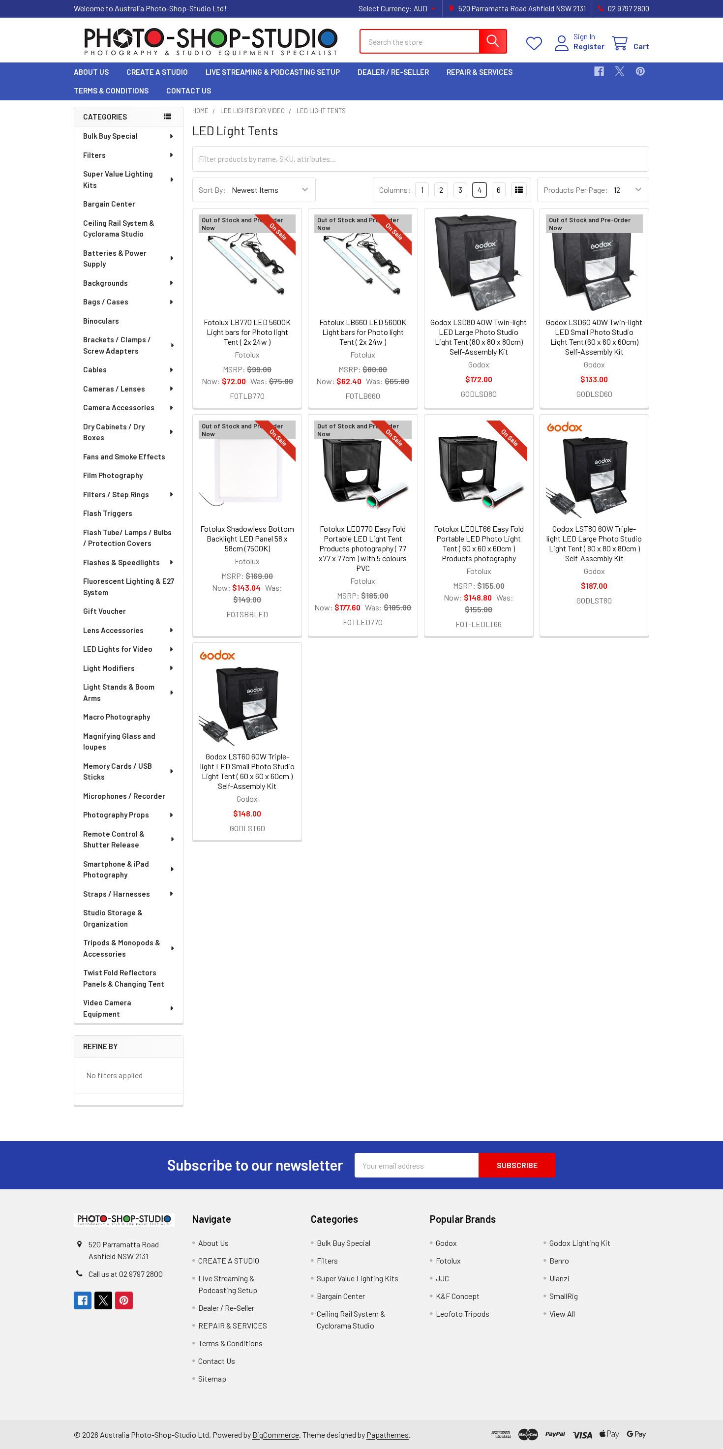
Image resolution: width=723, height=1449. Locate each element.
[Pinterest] (640, 71)
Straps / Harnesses (116, 893)
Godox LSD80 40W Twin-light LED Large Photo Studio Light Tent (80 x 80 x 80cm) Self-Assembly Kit (478, 336)
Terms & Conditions (111, 90)
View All (562, 1313)
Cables (95, 369)
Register (588, 46)
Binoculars (101, 320)
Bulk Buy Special (110, 135)
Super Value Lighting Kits (118, 179)
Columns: (395, 189)
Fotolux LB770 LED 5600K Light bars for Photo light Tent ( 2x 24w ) (247, 331)
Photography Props (116, 814)
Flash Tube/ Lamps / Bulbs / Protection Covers (127, 538)
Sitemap (212, 1378)
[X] (620, 71)
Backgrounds (105, 282)
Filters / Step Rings (116, 494)
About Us (91, 71)
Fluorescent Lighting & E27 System (128, 586)
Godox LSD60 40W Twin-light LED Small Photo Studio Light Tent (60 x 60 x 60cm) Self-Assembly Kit (594, 336)
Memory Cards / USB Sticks (117, 771)
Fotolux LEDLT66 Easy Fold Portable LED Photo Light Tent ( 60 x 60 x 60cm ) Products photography (479, 543)
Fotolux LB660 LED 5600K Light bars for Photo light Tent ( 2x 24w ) (362, 331)
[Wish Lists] (536, 43)
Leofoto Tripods (462, 1313)
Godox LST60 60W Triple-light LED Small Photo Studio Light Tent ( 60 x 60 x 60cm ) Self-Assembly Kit (247, 771)
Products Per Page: (575, 189)
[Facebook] (599, 71)
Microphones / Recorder (124, 795)
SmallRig (563, 1295)
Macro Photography (116, 716)
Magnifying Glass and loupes (119, 741)
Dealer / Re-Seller (393, 71)
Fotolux (448, 1260)
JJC (442, 1278)
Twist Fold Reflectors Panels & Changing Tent (123, 978)
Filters (94, 155)
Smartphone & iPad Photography (116, 869)
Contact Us (188, 90)
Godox (446, 1242)
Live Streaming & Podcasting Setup (273, 71)
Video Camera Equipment (107, 1008)
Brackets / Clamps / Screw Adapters (117, 345)
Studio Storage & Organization (113, 918)
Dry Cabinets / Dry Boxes (114, 432)
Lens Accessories (113, 630)
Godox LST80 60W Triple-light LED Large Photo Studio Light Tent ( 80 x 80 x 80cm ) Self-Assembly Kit (594, 543)
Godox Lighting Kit (579, 1242)
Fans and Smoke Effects (124, 456)
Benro (559, 1260)
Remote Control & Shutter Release (114, 839)
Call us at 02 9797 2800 (126, 1273)
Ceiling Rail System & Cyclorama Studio (118, 228)
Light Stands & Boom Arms (118, 692)
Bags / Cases (105, 301)
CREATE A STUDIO (157, 71)
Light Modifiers (109, 668)
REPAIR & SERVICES (479, 71)
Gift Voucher (104, 610)
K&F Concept (458, 1295)
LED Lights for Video (117, 648)
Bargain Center (109, 203)
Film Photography (113, 475)
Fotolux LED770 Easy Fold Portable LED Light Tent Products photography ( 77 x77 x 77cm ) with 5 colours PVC (363, 548)
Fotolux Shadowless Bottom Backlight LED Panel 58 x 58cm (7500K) (247, 538)
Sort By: (212, 189)
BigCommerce (275, 1434)
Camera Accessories (118, 407)
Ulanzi (559, 1278)
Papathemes (387, 1434)
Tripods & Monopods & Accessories (121, 948)
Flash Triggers (107, 513)
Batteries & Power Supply (115, 258)
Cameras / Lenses (114, 388)
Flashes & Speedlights (121, 562)
